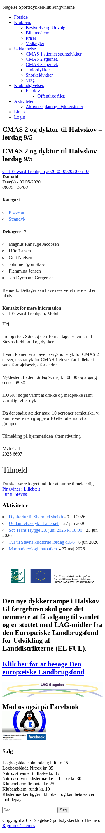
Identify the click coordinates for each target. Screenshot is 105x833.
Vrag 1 (32, 80)
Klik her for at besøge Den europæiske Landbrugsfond (43, 668)
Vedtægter (35, 43)
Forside (21, 17)
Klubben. (22, 22)
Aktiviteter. (24, 101)
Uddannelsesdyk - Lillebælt (34, 523)
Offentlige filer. (51, 95)
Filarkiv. (33, 90)
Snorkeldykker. (40, 74)
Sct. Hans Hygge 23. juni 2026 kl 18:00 (45, 530)
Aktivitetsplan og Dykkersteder (54, 106)
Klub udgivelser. (29, 85)
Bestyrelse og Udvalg (45, 27)
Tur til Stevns (14, 494)
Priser (31, 38)
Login (19, 117)
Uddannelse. (25, 48)
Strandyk (17, 219)
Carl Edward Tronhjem (23, 171)
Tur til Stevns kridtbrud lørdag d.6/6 (42, 542)
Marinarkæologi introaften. (33, 548)
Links (19, 111)
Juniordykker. (38, 69)
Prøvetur (16, 212)
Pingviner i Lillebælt (21, 488)
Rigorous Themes (18, 825)
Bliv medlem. (38, 32)
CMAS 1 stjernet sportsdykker (54, 53)
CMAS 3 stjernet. (42, 64)
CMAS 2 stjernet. (42, 59)
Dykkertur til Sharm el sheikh (36, 516)
